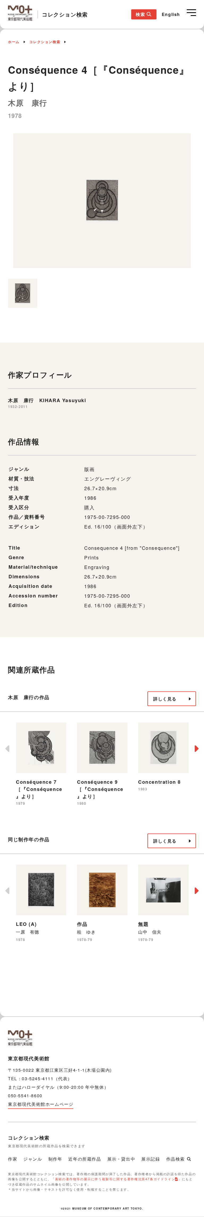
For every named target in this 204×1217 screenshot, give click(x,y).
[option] (102, 203)
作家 (12, 1159)
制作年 (55, 1159)
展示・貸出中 (121, 1159)
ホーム (14, 41)
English (171, 14)
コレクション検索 (44, 41)
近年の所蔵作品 (84, 1159)
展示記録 (150, 1159)
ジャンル (32, 1159)
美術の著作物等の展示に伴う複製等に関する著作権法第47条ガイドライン (115, 1179)
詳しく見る (165, 699)
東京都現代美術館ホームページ (40, 1104)
